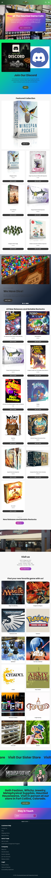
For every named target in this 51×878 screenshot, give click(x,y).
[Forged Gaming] (38, 706)
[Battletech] (13, 650)
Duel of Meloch (13, 201)
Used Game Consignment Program (10, 843)
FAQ (2, 830)
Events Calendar (5, 854)
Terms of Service (5, 867)
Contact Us (4, 828)
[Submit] (35, 816)
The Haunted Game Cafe (22, 875)
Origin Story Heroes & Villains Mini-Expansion (38, 167)
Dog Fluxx (13, 429)
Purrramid (13, 497)
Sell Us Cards (4, 841)
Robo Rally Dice (38, 327)
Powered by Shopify (33, 875)
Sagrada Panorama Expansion (13, 463)
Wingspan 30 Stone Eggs (13, 235)
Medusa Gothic (5, 859)
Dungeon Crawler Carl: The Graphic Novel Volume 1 (38, 361)
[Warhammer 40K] (13, 622)
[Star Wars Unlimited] (38, 650)
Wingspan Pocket (13, 167)
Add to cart (13, 181)
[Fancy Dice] (13, 734)
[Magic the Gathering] (13, 594)
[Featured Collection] (25, 125)
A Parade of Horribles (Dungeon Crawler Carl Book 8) (13, 395)
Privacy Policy (5, 865)
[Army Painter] (38, 678)
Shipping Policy (5, 833)
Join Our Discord (5, 856)
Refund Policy (5, 835)
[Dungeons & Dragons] (38, 594)
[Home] (25, 2)
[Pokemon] (38, 622)
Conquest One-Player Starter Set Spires (38, 463)
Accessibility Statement (7, 869)
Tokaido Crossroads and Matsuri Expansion (38, 235)
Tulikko (38, 395)
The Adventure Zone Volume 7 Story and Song (13, 327)
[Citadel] (13, 678)
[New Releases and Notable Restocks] (20, 520)
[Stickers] (38, 734)
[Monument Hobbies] (13, 706)
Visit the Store (5, 852)
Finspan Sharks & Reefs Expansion (38, 201)
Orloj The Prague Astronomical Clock (38, 429)
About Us (3, 849)
